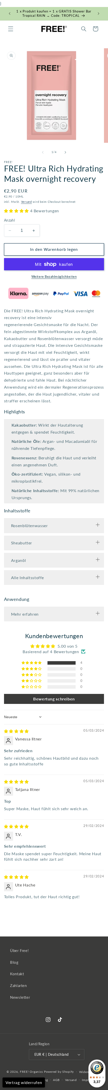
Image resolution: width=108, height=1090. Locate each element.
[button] (10, 29)
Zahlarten (18, 985)
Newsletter (20, 997)
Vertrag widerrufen (24, 1082)
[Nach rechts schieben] (65, 152)
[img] (16, 731)
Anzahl (9, 220)
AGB (56, 1079)
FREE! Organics (31, 1071)
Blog (14, 962)
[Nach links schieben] (42, 152)
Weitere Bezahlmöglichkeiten (54, 277)
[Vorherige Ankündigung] (9, 13)
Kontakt (17, 973)
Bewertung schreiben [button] (54, 698)
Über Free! (19, 950)
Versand (26, 201)
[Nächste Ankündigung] (98, 13)
